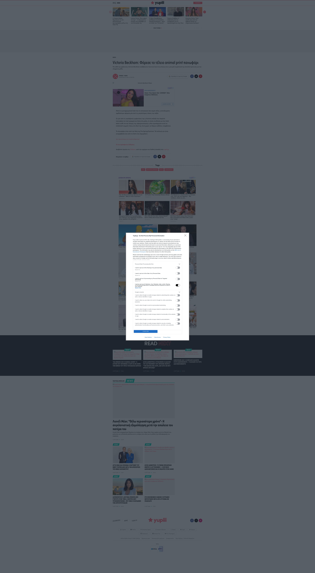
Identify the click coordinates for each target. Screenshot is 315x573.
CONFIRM (146, 331)
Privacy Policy (166, 337)
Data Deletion (148, 337)
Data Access (157, 337)
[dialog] (157, 286)
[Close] (185, 235)
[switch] (178, 268)
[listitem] (157, 264)
